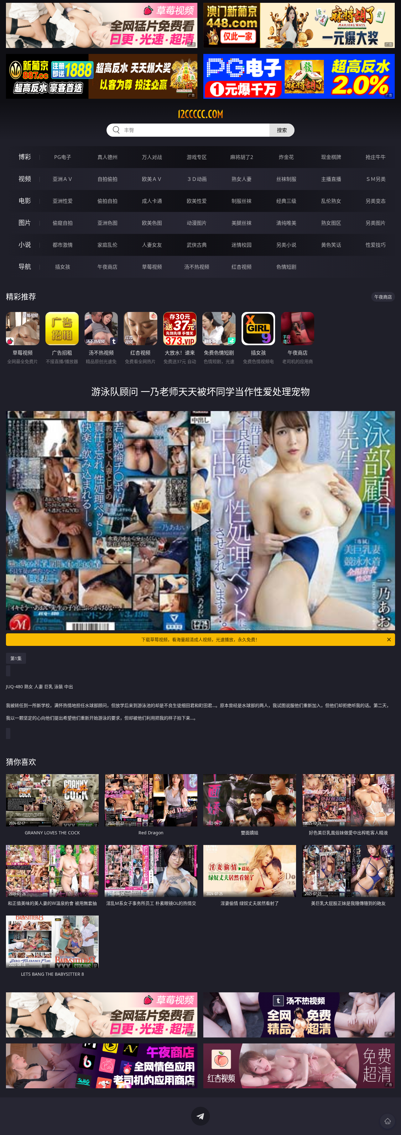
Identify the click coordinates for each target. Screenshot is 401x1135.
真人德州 (107, 157)
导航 (24, 266)
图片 (24, 223)
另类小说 (286, 244)
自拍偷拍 (107, 179)
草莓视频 (152, 266)
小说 (24, 244)
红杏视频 (242, 266)
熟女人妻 (242, 179)
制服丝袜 (242, 201)
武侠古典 (197, 244)
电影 (24, 201)
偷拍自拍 (107, 201)
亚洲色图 (107, 222)
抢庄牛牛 (376, 157)
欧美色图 (152, 222)
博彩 (24, 157)
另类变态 (376, 201)
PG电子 (62, 157)
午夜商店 (107, 266)
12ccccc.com (200, 114)
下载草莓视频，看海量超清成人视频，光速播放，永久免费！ (200, 639)
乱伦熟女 (331, 201)
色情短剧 (286, 266)
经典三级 (286, 201)
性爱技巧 (376, 244)
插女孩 (62, 266)
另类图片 (376, 222)
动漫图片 (197, 222)
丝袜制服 (286, 179)
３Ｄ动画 (197, 179)
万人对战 (152, 157)
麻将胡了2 (241, 157)
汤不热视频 (196, 266)
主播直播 (331, 179)
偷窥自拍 (63, 222)
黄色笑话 (331, 244)
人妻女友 (152, 244)
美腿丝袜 (242, 222)
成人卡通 (152, 201)
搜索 (282, 130)
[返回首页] (387, 1121)
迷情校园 (242, 244)
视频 (24, 179)
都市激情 (63, 244)
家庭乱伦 (107, 244)
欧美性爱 (197, 201)
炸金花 (286, 157)
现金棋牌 (331, 157)
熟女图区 (331, 222)
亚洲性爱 (63, 201)
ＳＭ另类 (376, 179)
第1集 (16, 658)
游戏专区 (197, 157)
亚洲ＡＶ (63, 179)
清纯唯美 (286, 222)
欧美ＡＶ (152, 179)
